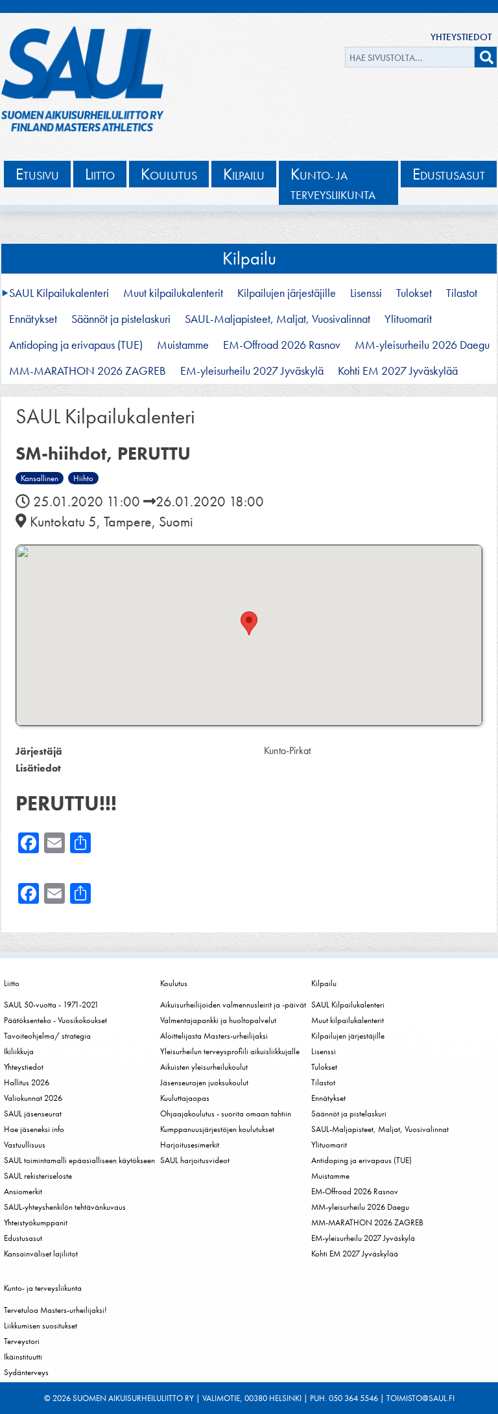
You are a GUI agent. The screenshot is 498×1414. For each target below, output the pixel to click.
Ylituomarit (408, 318)
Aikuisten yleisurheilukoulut (204, 1066)
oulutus (169, 174)
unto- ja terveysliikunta (332, 183)
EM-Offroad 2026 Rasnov (281, 344)
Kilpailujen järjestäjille (286, 293)
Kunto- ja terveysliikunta (43, 1287)
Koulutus (173, 983)
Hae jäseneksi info (34, 1129)
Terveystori (22, 1341)
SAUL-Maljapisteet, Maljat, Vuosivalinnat (277, 318)
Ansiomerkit (23, 1191)
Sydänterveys (26, 1372)
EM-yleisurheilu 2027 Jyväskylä (252, 370)
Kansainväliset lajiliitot (41, 1253)
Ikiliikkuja (19, 1051)
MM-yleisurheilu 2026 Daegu (422, 344)
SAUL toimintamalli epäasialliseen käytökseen (79, 1160)
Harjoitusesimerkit (189, 1144)
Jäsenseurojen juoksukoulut (204, 1082)
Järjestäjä (39, 751)
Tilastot (461, 293)
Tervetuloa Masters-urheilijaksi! (55, 1309)
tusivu (37, 174)
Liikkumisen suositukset (40, 1325)
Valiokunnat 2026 (33, 1097)
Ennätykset (33, 318)
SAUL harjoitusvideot (195, 1160)
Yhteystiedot (461, 36)
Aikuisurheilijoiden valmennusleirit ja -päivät (233, 1004)
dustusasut (448, 174)
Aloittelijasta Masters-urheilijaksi (214, 1035)
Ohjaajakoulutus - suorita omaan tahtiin (225, 1113)
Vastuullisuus (24, 1144)
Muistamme (183, 344)
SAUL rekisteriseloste (38, 1175)
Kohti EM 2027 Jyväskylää (398, 370)
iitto (100, 174)
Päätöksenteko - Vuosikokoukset (55, 1020)
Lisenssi (366, 293)
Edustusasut (23, 1237)
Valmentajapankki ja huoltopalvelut (218, 1020)
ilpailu (244, 174)
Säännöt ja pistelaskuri (121, 318)
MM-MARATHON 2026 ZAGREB (87, 370)
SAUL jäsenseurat (33, 1113)
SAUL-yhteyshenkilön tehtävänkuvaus (65, 1206)
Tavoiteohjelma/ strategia (47, 1035)
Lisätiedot (38, 768)
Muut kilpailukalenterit (173, 293)
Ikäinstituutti (23, 1356)
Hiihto (83, 478)
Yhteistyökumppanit (35, 1222)
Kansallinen (39, 478)
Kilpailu (249, 258)
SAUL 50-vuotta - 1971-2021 (51, 1004)
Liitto (11, 983)
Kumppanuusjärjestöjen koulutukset (217, 1129)
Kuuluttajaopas (184, 1097)
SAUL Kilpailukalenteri (59, 293)
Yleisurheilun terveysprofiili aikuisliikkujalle (230, 1051)
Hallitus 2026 (26, 1082)
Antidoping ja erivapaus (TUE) (76, 344)
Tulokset (414, 293)
